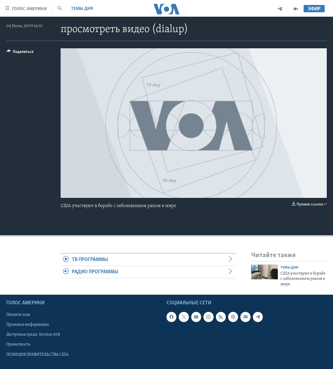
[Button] (20, 53)
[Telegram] (280, 9)
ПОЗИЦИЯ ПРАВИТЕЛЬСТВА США (37, 355)
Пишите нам (18, 315)
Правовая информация (27, 325)
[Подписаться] (245, 317)
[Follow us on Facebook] (171, 317)
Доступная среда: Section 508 (33, 334)
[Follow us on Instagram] (208, 317)
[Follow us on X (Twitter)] (184, 317)
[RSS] (221, 317)
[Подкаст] (233, 317)
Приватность (18, 344)
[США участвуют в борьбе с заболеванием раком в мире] (264, 271)
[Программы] (296, 9)
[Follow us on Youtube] (196, 317)
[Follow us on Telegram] (258, 317)
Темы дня (82, 9)
